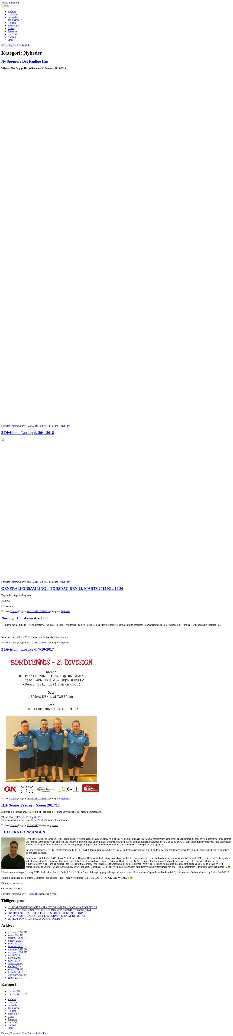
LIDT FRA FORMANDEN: (23, 832)
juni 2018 (12, 966)
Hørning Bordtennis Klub (14, 1033)
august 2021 (14, 943)
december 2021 (15, 938)
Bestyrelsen (13, 17)
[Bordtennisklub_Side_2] (116, 160)
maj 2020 (12, 955)
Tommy (14, 426)
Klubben (12, 11)
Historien (12, 14)
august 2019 (14, 960)
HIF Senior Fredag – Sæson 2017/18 (30, 805)
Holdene (12, 22)
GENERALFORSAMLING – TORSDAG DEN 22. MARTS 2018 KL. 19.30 (62, 588)
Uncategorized (15, 994)
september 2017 (15, 975)
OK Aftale (13, 34)
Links (10, 39)
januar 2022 (13, 935)
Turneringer (13, 25)
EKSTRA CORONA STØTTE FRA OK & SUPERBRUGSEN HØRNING (47, 913)
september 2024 (15, 932)
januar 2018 (13, 969)
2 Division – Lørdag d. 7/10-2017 (27, 649)
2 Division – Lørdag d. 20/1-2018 (27, 433)
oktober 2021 (14, 940)
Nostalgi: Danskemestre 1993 (24, 618)
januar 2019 (13, 963)
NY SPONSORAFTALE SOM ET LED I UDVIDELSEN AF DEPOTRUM (47, 916)
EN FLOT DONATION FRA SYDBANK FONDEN (35, 918)
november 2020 (15, 949)
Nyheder (65, 426)
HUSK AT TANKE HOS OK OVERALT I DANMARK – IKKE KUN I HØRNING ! (52, 907)
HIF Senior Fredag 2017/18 (28, 817)
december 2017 (15, 972)
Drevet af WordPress (38, 1033)
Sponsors (12, 31)
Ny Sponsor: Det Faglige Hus (24, 61)
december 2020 (15, 946)
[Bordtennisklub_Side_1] (116, 336)
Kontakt (12, 37)
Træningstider (14, 20)
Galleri (11, 28)
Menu (5, 6)
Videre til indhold (10, 2)
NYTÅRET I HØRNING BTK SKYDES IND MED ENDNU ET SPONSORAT (49, 910)
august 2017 (14, 977)
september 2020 (15, 952)
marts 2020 (13, 957)
